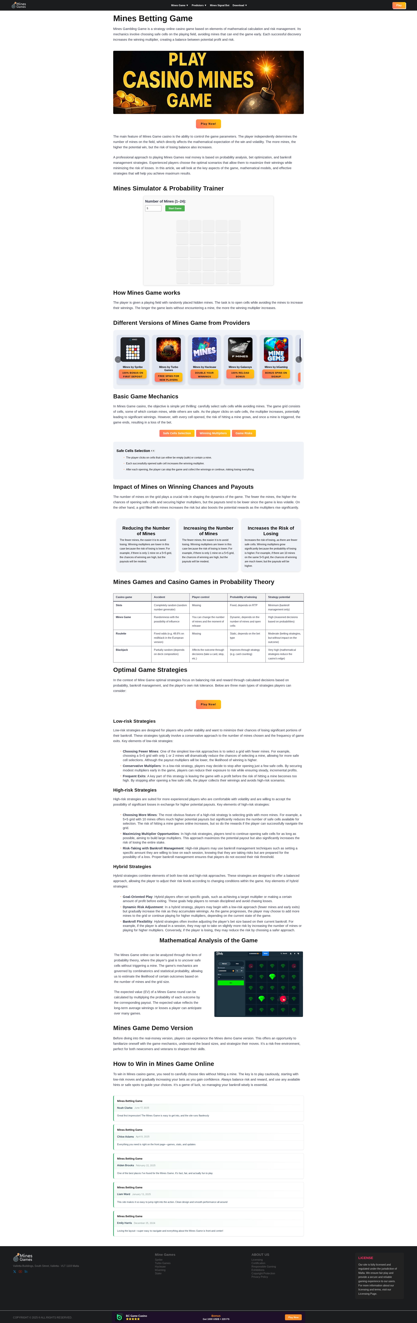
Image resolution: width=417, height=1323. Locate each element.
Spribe (159, 1259)
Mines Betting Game (129, 1101)
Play (399, 5)
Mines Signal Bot (219, 5)
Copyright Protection (263, 1273)
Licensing (257, 1259)
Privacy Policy (260, 1276)
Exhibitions (258, 1269)
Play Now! (208, 123)
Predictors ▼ (199, 5)
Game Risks (244, 433)
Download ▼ (240, 5)
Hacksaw (160, 1266)
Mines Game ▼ (179, 5)
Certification (258, 1263)
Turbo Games (163, 1263)
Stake (158, 1273)
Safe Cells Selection (177, 433)
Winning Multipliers (213, 433)
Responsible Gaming (264, 1266)
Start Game (175, 208)
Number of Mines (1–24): (165, 201)
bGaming (160, 1269)
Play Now (293, 1317)
